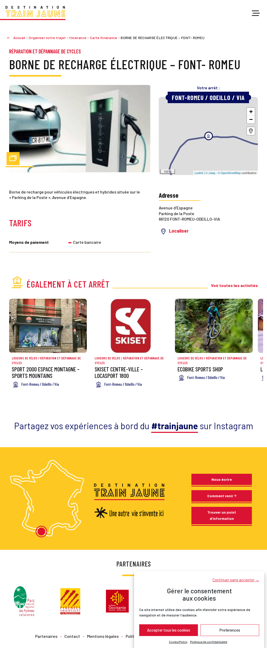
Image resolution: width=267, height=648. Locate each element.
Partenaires (46, 636)
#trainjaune (174, 425)
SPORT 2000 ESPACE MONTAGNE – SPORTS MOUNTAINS (46, 372)
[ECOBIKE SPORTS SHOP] (214, 326)
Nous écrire (221, 479)
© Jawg (210, 173)
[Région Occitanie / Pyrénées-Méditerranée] (117, 600)
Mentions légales (103, 636)
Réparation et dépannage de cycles (45, 51)
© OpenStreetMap (229, 173)
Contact (72, 636)
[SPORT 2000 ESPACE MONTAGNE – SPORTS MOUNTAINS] (48, 326)
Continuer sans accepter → (236, 579)
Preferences (230, 630)
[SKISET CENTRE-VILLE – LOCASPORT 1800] (131, 326)
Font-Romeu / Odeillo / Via (208, 97)
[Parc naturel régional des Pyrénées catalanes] (24, 600)
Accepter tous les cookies (168, 630)
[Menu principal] (256, 13)
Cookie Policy (178, 642)
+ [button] (251, 111)
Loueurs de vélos (24, 358)
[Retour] (10, 37)
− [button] (251, 119)
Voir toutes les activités (234, 285)
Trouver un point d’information (221, 515)
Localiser (179, 231)
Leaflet (199, 173)
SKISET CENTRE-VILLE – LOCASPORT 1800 (119, 372)
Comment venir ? (221, 496)
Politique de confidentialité (208, 642)
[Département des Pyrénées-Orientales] (70, 600)
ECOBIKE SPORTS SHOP (200, 369)
